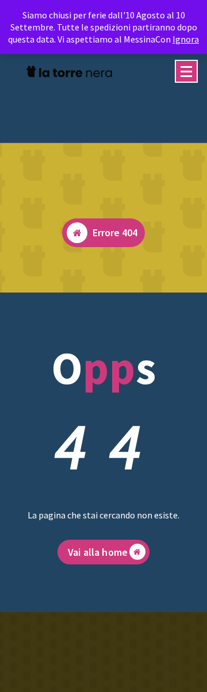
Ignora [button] (185, 39)
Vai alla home (98, 552)
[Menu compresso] (186, 71)
